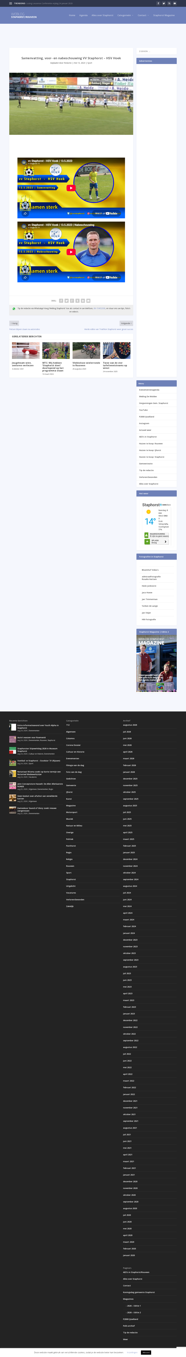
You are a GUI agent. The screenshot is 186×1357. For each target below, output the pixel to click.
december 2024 (130, 859)
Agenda (83, 15)
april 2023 (127, 993)
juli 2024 (127, 892)
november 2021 (130, 1107)
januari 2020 (129, 1255)
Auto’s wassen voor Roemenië (31, 737)
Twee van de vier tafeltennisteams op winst (115, 365)
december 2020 (130, 1181)
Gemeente (71, 785)
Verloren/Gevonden (148, 477)
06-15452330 (99, 308)
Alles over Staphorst (102, 15)
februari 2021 (129, 1168)
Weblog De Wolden (148, 396)
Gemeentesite (146, 463)
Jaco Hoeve (147, 592)
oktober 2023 (129, 953)
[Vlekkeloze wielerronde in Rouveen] (86, 350)
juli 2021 (127, 1134)
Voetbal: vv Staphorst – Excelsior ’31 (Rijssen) (38, 760)
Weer (125, 1339)
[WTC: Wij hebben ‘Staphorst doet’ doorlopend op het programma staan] (56, 350)
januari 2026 (129, 772)
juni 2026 (127, 738)
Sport (89, 63)
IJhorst (69, 792)
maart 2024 (128, 919)
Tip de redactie (146, 470)
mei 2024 (127, 906)
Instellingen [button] (132, 1352)
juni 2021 (127, 1141)
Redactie (68, 63)
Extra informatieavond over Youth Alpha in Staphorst (38, 726)
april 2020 (127, 1235)
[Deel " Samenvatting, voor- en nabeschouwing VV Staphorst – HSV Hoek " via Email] (88, 300)
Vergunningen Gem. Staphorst (153, 403)
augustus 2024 (130, 886)
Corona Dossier (73, 745)
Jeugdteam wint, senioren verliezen (22, 364)
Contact (142, 15)
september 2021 (130, 1121)
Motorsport (71, 812)
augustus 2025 (130, 805)
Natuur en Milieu (74, 825)
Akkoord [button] (146, 1352)
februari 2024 (129, 926)
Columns (70, 738)
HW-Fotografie (149, 619)
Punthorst (71, 845)
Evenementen (34, 730)
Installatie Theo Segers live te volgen (42, 3)
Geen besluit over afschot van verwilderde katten (37, 797)
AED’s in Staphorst (148, 436)
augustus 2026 (130, 725)
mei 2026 (127, 745)
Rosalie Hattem (149, 579)
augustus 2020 (130, 1208)
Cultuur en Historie (36, 754)
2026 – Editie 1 (134, 1305)
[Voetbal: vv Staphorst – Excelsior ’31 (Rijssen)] (12, 762)
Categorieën (124, 15)
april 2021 (127, 1154)
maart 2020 (128, 1242)
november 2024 (130, 866)
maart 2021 (128, 1161)
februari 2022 (129, 1087)
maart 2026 (128, 758)
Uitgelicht (71, 886)
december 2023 (130, 940)
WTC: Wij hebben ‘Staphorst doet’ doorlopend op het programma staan (53, 366)
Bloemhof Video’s (150, 570)
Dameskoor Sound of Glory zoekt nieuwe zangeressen (36, 809)
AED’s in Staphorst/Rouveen (136, 1272)
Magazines (128, 1299)
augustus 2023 (130, 966)
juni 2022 (127, 1060)
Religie (69, 859)
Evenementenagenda (149, 389)
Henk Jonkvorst (149, 586)
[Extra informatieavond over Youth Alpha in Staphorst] (12, 727)
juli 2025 (127, 812)
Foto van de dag (74, 772)
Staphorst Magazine (164, 15)
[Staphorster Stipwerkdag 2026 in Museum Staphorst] (12, 750)
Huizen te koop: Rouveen (151, 443)
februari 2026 (129, 765)
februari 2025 (129, 845)
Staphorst (51, 740)
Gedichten (71, 778)
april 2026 (127, 751)
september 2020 (130, 1201)
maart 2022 (128, 1080)
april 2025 (127, 832)
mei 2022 (127, 1067)
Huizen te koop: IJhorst (150, 450)
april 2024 (127, 913)
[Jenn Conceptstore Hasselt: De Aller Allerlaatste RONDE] (12, 785)
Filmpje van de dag (75, 765)
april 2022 (127, 1074)
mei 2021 (127, 1148)
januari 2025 (129, 852)
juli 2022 (127, 1054)
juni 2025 (127, 819)
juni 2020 (127, 1221)
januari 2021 (129, 1174)
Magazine (71, 805)
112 (67, 725)
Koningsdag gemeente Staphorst (139, 1292)
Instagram (144, 423)
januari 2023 (129, 1013)
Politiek (69, 839)
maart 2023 (128, 1000)
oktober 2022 (129, 1034)
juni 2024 (127, 899)
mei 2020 (127, 1228)
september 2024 (130, 879)
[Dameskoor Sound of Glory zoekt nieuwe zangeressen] (12, 810)
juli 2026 (127, 731)
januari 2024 (129, 933)
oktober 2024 (129, 872)
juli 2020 (127, 1215)
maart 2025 (128, 839)
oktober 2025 (129, 792)
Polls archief (129, 1326)
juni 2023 (127, 980)
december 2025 (130, 778)
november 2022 (130, 1027)
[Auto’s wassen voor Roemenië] (12, 739)
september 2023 (130, 960)
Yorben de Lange (150, 606)
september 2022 (130, 1040)
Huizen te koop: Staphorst (151, 457)
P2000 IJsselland (146, 416)
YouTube (143, 410)
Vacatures (33, 777)
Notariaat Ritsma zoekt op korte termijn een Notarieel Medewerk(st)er (39, 772)
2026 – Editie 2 (134, 1312)
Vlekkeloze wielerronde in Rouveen (86, 364)
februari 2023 (129, 1007)
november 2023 (130, 946)
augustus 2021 (130, 1128)
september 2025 (130, 799)
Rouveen (43, 740)
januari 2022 (129, 1094)
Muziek (69, 819)
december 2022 (130, 1020)
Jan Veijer (146, 612)
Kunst (69, 799)
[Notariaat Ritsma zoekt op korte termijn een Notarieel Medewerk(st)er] (12, 773)
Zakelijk (70, 906)
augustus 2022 (130, 1047)
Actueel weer (145, 430)
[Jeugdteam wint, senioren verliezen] (26, 350)
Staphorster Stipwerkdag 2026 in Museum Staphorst (37, 749)
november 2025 (130, 785)
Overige (69, 832)
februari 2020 (129, 1248)
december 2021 (130, 1101)
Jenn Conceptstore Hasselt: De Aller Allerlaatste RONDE (40, 785)
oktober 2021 (129, 1114)
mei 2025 (127, 825)
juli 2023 (127, 973)
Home (72, 15)
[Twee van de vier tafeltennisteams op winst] (117, 350)
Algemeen (33, 789)
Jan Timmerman (150, 599)
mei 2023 (127, 986)
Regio (51, 789)
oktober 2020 (129, 1195)
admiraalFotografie (151, 576)
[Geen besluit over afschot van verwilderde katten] (12, 797)
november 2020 (130, 1188)
